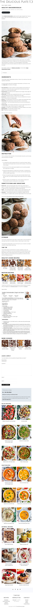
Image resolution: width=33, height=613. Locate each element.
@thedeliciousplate (14, 286)
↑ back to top (16, 595)
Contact (26, 599)
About (27, 601)
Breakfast (6, 599)
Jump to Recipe (4, 160)
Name (3, 377)
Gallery (26, 602)
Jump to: (5, 72)
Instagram (26, 286)
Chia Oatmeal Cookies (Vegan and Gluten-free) (15, 196)
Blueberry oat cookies (16, 67)
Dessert (6, 5)
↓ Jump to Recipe (6, 12)
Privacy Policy (27, 603)
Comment (4, 363)
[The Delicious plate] (16, 2)
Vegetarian (6, 603)
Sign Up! (14, 599)
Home (3, 5)
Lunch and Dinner (6, 601)
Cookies (9, 5)
